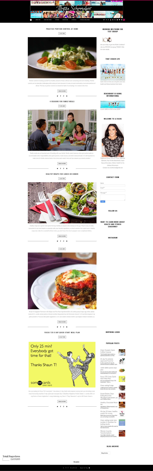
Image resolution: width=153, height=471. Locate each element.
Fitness (57, 19)
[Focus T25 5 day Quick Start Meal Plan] (62, 365)
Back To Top (84, 468)
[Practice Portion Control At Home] (62, 57)
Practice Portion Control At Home (62, 29)
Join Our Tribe (48, 19)
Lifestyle (74, 19)
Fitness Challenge (85, 19)
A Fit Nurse (70, 468)
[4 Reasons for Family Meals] (62, 130)
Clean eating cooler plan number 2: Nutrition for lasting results (108, 422)
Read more (62, 91)
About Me (38, 19)
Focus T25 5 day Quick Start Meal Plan (62, 332)
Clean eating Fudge (107, 385)
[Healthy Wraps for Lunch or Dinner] (62, 202)
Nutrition (65, 19)
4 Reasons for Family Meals (62, 101)
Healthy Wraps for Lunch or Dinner (62, 174)
